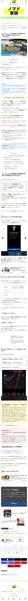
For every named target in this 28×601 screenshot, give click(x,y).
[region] (14, 240)
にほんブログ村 (20, 541)
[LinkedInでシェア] (17, 436)
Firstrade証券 (14, 78)
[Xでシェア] (5, 429)
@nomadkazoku (6, 64)
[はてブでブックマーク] (23, 433)
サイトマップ (21, 589)
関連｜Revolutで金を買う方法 (11, 168)
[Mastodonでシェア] (11, 429)
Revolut (7, 110)
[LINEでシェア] (5, 436)
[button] (2, 238)
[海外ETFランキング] (7, 539)
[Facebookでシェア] (5, 433)
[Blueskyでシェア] (17, 429)
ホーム (7, 589)
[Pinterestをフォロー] (14, 566)
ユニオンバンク (5, 528)
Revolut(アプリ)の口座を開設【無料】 (13, 159)
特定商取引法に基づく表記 (7, 591)
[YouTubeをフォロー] (20, 562)
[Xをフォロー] (20, 559)
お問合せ (14, 593)
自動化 (11, 528)
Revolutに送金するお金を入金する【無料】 (14, 161)
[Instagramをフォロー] (7, 562)
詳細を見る (14, 503)
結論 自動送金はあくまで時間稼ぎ (11, 166)
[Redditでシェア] (17, 433)
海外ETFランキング (7, 542)
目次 (12, 153)
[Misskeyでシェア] (23, 429)
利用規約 (24, 27)
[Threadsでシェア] (11, 433)
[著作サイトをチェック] (7, 559)
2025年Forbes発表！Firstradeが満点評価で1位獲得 (14, 97)
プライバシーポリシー (20, 591)
